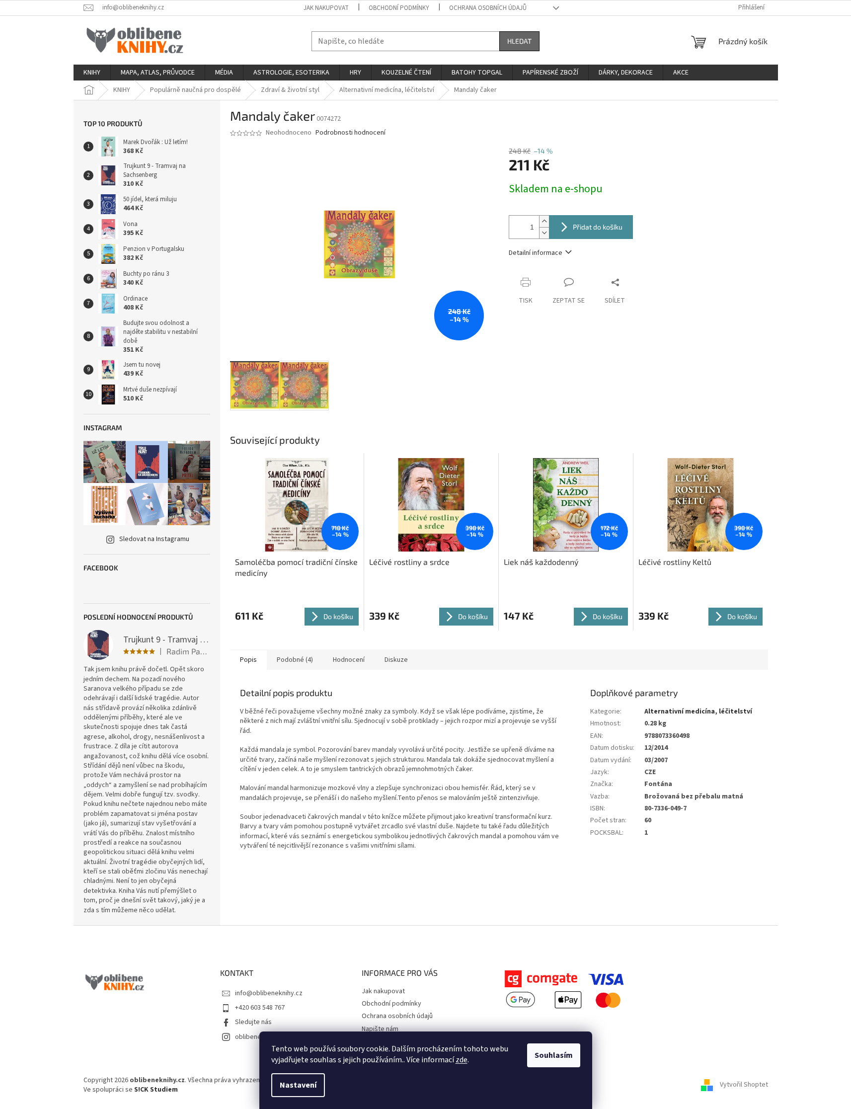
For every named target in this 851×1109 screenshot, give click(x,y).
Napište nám (380, 1029)
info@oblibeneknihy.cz (269, 993)
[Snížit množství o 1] (544, 232)
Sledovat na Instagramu (154, 539)
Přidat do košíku (597, 227)
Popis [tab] (248, 660)
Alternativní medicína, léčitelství (698, 711)
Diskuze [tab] (396, 660)
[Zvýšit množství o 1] (544, 221)
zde (461, 1059)
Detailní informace (535, 253)
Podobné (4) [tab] (295, 660)
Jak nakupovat (326, 7)
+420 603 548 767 (260, 1008)
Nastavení (298, 1085)
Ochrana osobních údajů (488, 7)
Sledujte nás (253, 1022)
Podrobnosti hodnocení (350, 133)
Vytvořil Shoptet (744, 1085)
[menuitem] (92, 72)
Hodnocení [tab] (349, 660)
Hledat (519, 41)
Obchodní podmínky (399, 7)
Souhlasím (554, 1055)
